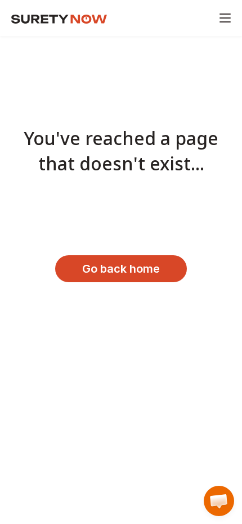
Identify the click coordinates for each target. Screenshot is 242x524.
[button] (219, 501)
